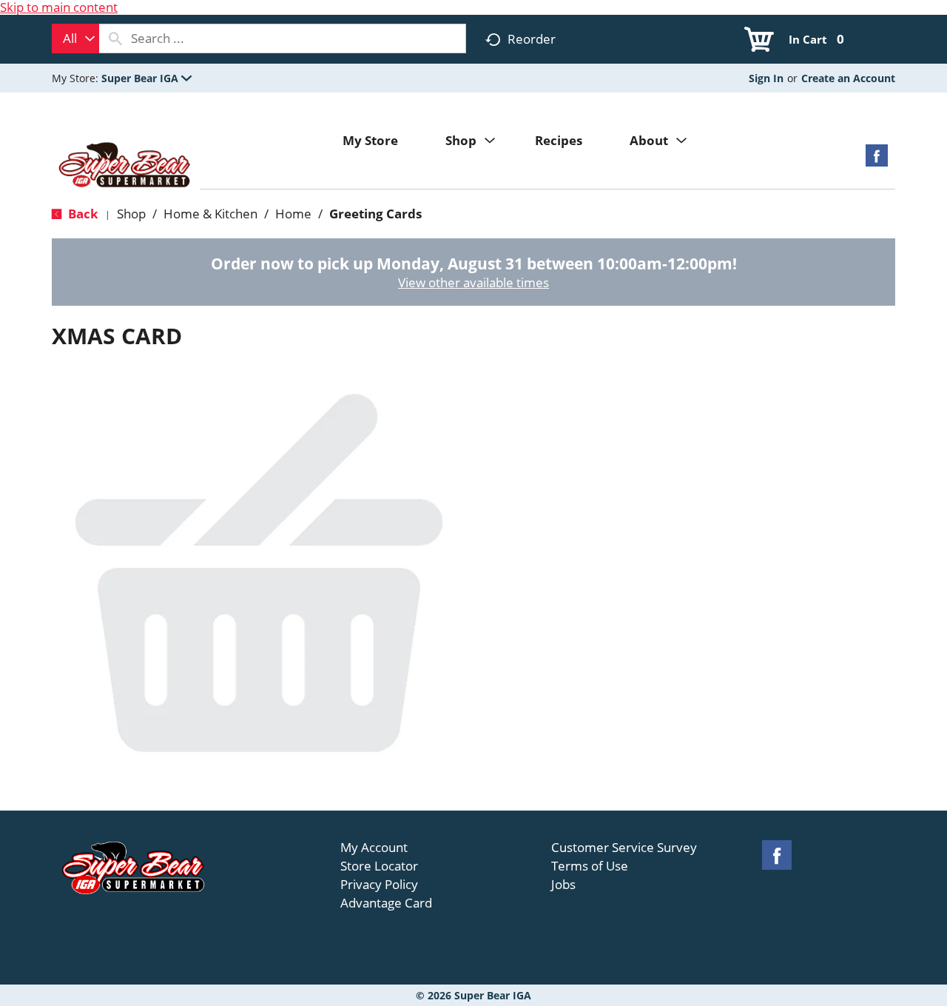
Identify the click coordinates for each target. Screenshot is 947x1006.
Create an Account (848, 78)
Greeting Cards (375, 213)
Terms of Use (589, 866)
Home (293, 213)
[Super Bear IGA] (126, 166)
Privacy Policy (379, 884)
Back (81, 213)
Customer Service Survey (624, 847)
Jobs (563, 884)
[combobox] (75, 38)
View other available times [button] (473, 282)
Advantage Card (386, 903)
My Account (374, 847)
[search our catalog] (115, 38)
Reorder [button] (532, 38)
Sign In (766, 78)
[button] (146, 78)
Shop (131, 213)
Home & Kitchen (210, 213)
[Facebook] (877, 160)
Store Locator (379, 866)
